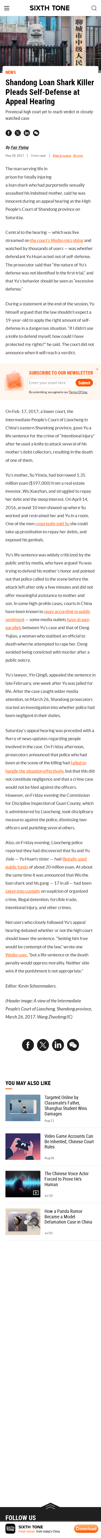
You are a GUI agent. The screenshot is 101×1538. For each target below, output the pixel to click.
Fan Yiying (19, 147)
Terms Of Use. (78, 392)
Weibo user (16, 954)
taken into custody (22, 891)
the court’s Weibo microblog (56, 240)
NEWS (10, 72)
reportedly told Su (52, 523)
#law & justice (62, 155)
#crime (78, 155)
